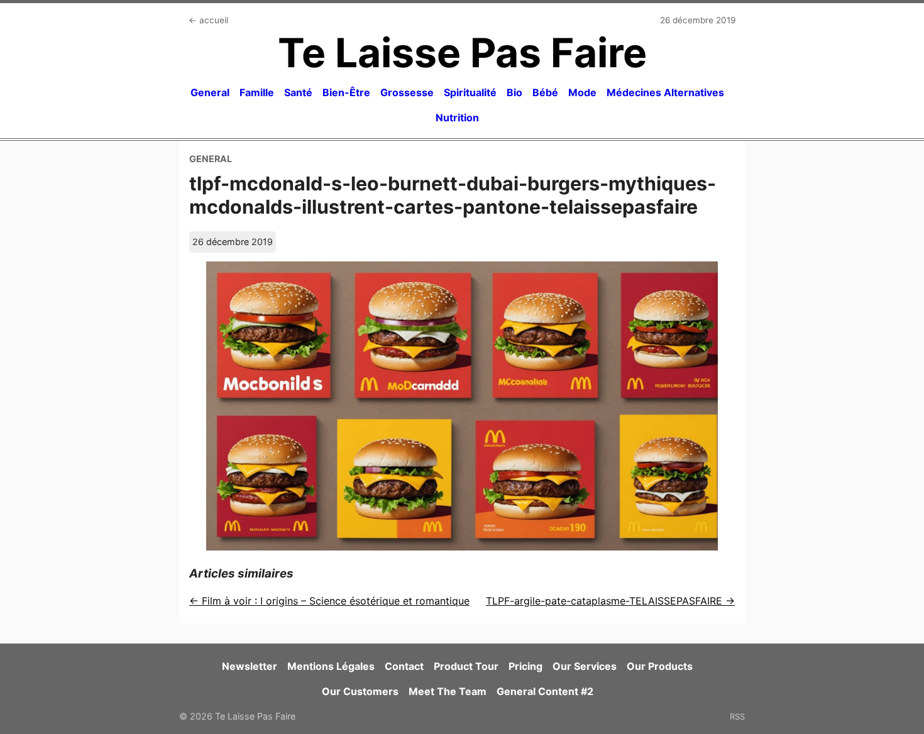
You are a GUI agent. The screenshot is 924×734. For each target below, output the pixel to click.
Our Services (585, 666)
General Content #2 (545, 691)
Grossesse (407, 92)
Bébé (545, 92)
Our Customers (360, 691)
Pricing (525, 666)
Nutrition (457, 117)
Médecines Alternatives (665, 92)
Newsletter (249, 666)
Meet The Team (448, 691)
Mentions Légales (331, 666)
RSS (737, 716)
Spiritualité (470, 92)
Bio (514, 92)
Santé (298, 92)
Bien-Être (346, 92)
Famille (256, 92)
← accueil (208, 20)
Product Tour (466, 666)
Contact (404, 666)
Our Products (660, 666)
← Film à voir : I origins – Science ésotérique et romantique (329, 600)
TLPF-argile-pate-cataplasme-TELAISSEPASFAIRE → (610, 600)
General (209, 92)
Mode (582, 92)
